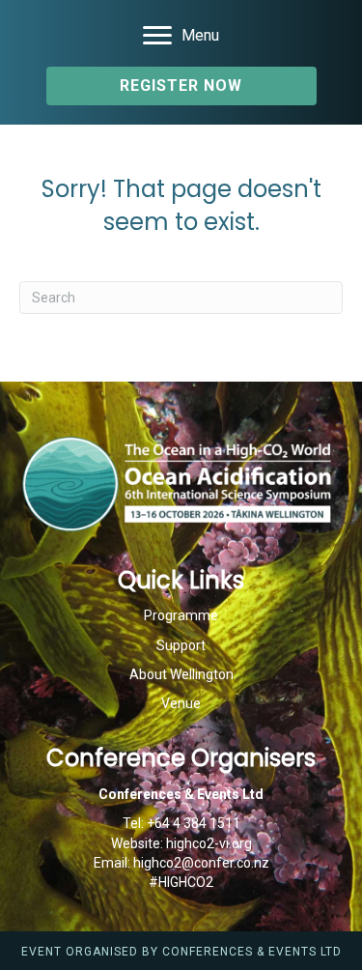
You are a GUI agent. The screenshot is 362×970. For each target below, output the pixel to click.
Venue (181, 703)
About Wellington (181, 674)
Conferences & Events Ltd (252, 951)
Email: (113, 862)
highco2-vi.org (209, 843)
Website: (138, 843)
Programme (181, 615)
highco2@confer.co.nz (201, 862)
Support (181, 645)
